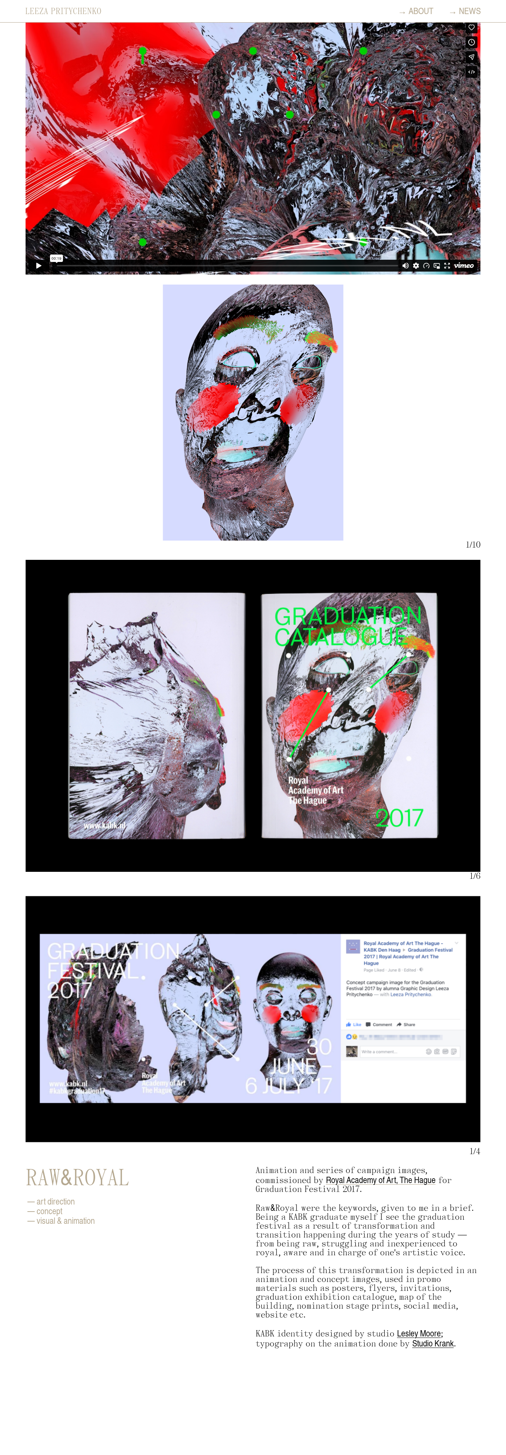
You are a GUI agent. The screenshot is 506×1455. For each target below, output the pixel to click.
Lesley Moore (419, 1333)
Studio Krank (433, 1343)
